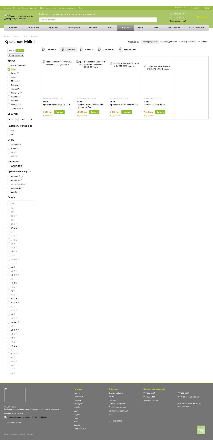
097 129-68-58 (177, 17)
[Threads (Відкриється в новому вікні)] (104, 8)
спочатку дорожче (187, 41)
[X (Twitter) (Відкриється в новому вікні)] (93, 8)
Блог (81, 8)
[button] (211, 3)
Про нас (16, 8)
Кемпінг (93, 27)
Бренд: (12, 51)
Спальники (33, 27)
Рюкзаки (53, 27)
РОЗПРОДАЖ (196, 27)
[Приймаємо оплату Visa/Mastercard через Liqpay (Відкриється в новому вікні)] (25, 417)
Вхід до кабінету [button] (116, 393)
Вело (141, 27)
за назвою (202, 41)
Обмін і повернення (47, 8)
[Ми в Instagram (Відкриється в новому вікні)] (97, 8)
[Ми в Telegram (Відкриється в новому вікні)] (100, 8)
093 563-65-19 (177, 13)
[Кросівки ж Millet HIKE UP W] (124, 77)
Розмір (12, 197)
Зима (156, 27)
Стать (11, 140)
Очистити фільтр (16, 55)
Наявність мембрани (20, 126)
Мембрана (13, 161)
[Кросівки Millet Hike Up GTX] (57, 77)
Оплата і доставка (29, 8)
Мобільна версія (14, 422)
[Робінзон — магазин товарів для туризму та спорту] (15, 395)
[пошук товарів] (154, 19)
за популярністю (150, 41)
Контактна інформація (67, 8)
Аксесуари (74, 27)
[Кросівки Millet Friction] (158, 77)
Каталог (7, 8)
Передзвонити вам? (178, 21)
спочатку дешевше (168, 41)
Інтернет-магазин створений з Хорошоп (18, 434)
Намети (13, 27)
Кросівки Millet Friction (154, 104)
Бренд (11, 60)
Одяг (109, 27)
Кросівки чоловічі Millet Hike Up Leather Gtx (90, 105)
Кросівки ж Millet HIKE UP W (124, 104)
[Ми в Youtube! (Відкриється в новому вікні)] (90, 8)
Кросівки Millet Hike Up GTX (56, 104)
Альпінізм (174, 27)
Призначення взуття (19, 171)
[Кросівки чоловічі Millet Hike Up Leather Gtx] (91, 77)
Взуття (125, 27)
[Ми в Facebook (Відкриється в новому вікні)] (86, 8)
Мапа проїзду (183, 407)
